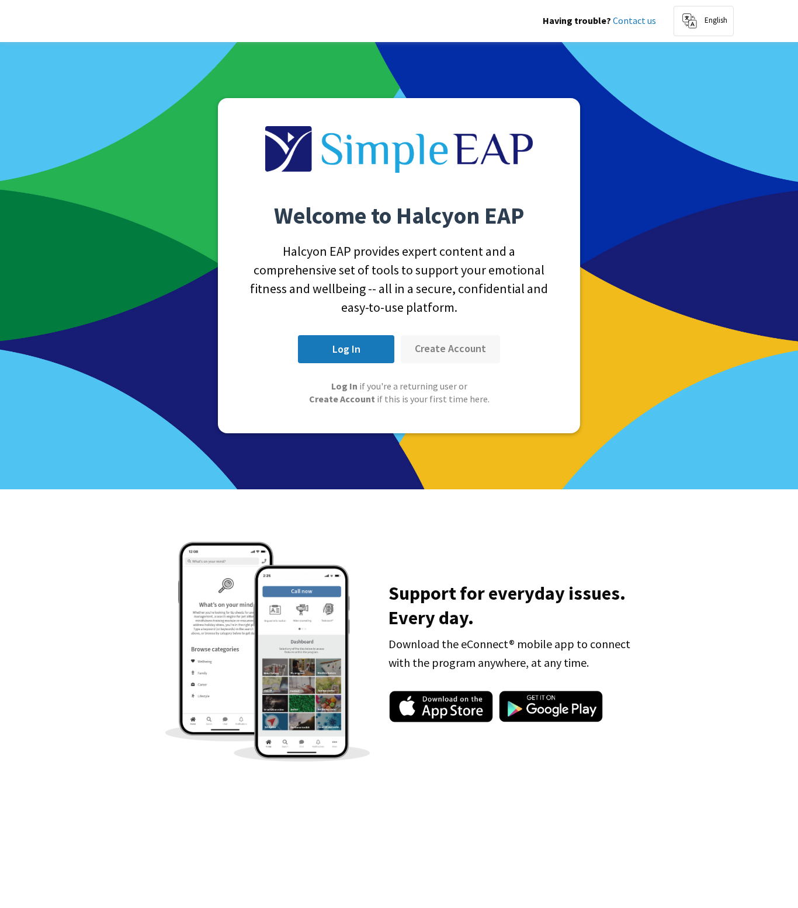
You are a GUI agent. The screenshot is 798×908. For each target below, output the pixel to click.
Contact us (634, 20)
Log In (346, 349)
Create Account (450, 348)
